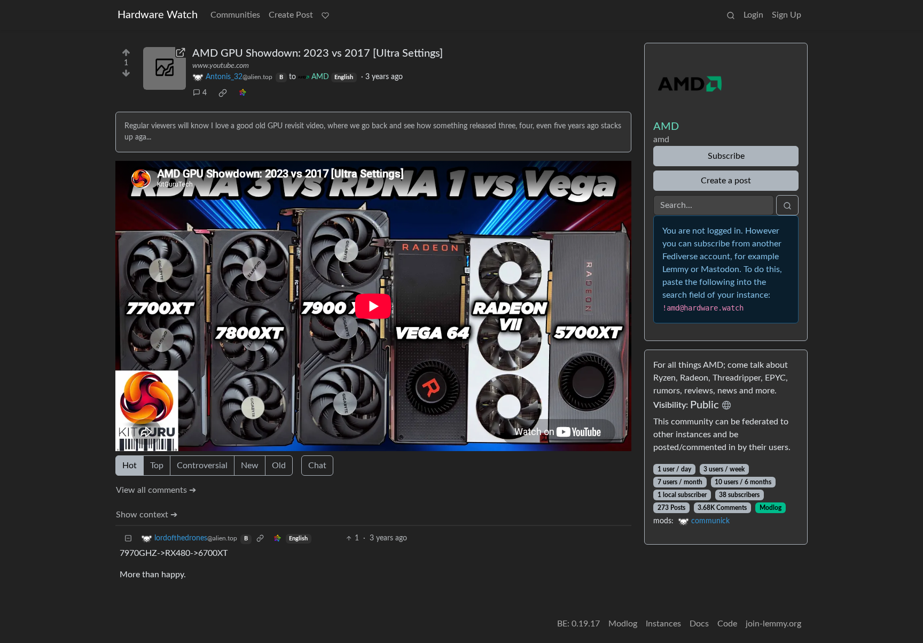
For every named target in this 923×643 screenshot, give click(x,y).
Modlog (770, 508)
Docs (699, 623)
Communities (235, 15)
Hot (129, 465)
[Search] (730, 15)
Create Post (291, 15)
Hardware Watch (158, 15)
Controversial (202, 465)
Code (727, 623)
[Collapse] (128, 538)
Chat (317, 465)
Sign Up (786, 15)
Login (753, 15)
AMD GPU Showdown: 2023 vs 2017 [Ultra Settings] (317, 53)
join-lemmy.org (773, 623)
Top (156, 465)
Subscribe (726, 156)
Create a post (726, 180)
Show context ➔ (146, 514)
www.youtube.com (220, 65)
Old (279, 465)
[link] (223, 93)
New (250, 465)
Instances (663, 623)
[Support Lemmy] (325, 15)
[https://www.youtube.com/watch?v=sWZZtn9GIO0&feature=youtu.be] (164, 68)
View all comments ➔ (156, 490)
